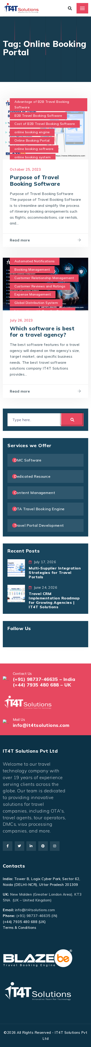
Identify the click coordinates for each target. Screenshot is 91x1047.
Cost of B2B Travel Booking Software (44, 124)
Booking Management (32, 269)
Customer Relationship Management (44, 278)
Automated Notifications (34, 261)
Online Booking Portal (32, 140)
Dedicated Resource (32, 476)
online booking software (34, 149)
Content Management (34, 492)
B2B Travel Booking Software (38, 116)
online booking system (32, 157)
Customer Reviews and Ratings (39, 286)
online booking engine (32, 132)
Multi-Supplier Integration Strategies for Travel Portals (55, 572)
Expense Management (32, 294)
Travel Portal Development (39, 525)
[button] (13, 1033)
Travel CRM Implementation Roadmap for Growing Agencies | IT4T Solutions (54, 600)
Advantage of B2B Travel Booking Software (41, 104)
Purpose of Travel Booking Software (35, 180)
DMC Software (27, 460)
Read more (20, 240)
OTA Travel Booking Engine (39, 509)
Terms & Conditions (19, 927)
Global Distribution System (36, 303)
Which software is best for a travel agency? (42, 331)
